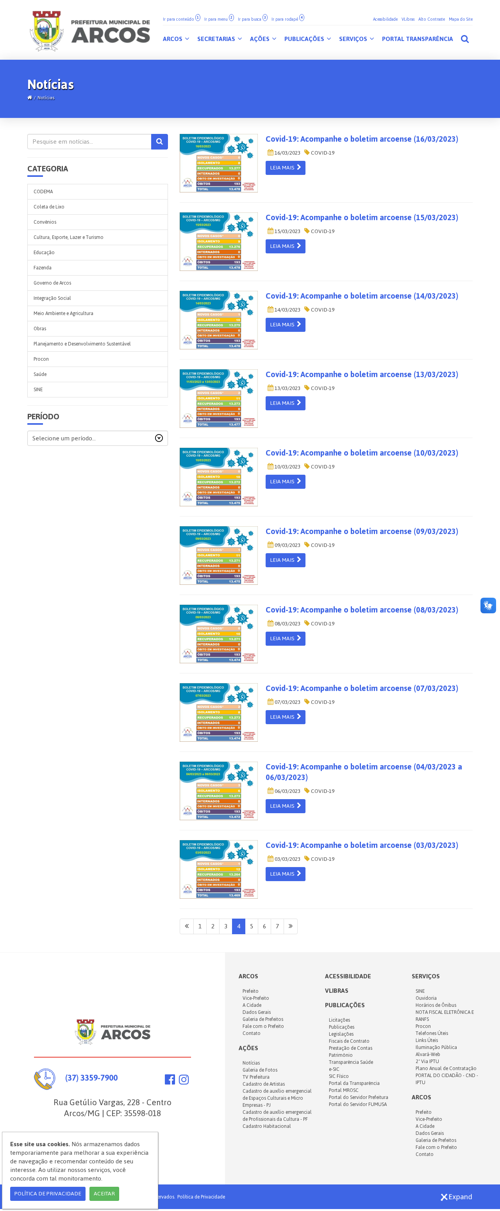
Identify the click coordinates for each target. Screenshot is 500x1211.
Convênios (45, 222)
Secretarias (217, 39)
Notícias (46, 97)
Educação (44, 252)
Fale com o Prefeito (263, 1026)
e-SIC (334, 1069)
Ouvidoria (426, 998)
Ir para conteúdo (181, 19)
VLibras (408, 19)
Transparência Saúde (351, 1062)
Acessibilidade (385, 19)
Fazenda (43, 267)
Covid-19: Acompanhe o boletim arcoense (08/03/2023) (362, 609)
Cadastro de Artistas (264, 1084)
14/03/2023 (286, 310)
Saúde (40, 374)
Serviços (354, 39)
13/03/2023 (286, 388)
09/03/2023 (286, 545)
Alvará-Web (428, 1054)
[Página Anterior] (187, 926)
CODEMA (43, 191)
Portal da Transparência (354, 1083)
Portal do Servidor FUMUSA (358, 1104)
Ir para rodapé (287, 19)
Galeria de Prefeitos (263, 1019)
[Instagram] (184, 1082)
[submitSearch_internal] (159, 142)
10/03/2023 (286, 466)
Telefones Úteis (432, 1033)
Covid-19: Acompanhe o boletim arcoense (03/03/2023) (362, 845)
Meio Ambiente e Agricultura (63, 313)
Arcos (173, 39)
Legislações (341, 1034)
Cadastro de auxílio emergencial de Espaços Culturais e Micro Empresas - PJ (277, 1098)
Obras (40, 328)
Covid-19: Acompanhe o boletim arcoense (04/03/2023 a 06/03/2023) (364, 772)
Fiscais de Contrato (349, 1041)
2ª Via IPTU (427, 1061)
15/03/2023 (286, 231)
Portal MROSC (344, 1090)
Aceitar (104, 1193)
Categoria (47, 168)
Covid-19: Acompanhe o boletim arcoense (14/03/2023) (362, 296)
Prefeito (251, 991)
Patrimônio (341, 1055)
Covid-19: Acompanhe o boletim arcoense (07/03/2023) (362, 688)
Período (43, 416)
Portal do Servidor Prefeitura (358, 1097)
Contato (252, 1033)
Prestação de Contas (350, 1048)
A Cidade (252, 1005)
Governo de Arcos (52, 283)
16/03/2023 (286, 153)
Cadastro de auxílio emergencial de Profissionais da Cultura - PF (277, 1116)
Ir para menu (218, 19)
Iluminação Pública (436, 1047)
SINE (38, 389)
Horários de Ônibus (436, 1005)
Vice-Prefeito (256, 998)
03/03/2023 (286, 859)
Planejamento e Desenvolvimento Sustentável (82, 344)
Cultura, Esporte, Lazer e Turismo (69, 237)
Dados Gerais (257, 1012)
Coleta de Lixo (49, 207)
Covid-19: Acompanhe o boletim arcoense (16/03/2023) (362, 139)
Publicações (305, 39)
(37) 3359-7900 (91, 1078)
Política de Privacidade (201, 1197)
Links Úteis (427, 1040)
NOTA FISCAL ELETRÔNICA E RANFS (445, 1016)
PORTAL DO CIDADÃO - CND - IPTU (447, 1079)
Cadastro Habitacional (267, 1126)
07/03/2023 (286, 702)
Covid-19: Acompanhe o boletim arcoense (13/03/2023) (362, 374)
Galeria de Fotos (260, 1070)
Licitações (339, 1020)
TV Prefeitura (256, 1077)
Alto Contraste (431, 19)
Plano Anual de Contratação (446, 1068)
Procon (41, 359)
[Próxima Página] (291, 926)
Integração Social (52, 298)
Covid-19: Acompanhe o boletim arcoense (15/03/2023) (362, 217)
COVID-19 (322, 153)
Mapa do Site (461, 19)
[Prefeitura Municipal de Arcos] (89, 30)
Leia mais (283, 167)
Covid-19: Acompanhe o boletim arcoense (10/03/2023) (362, 452)
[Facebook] (170, 1082)
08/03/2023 (286, 623)
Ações (260, 39)
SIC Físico (339, 1076)
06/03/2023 (286, 791)
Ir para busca (252, 19)
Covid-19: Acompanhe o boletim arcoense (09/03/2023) (362, 531)
